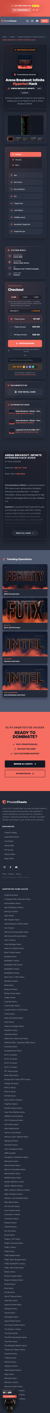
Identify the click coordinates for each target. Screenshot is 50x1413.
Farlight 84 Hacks (11, 1083)
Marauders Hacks (11, 1161)
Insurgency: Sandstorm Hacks (16, 1157)
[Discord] (37, 21)
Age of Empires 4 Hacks (13, 907)
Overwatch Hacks (11, 1219)
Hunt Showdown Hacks (13, 1149)
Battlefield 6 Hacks (11, 973)
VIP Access (8, 850)
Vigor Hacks (9, 1374)
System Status (23, 774)
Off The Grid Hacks (12, 1206)
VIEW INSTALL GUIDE (27, 392)
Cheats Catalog (10, 832)
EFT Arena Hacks (11, 1071)
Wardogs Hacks (10, 1378)
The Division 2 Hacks (12, 1329)
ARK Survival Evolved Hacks (15, 936)
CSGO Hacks (9, 1014)
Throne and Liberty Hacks (14, 1350)
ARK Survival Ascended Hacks (16, 932)
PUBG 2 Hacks (10, 1247)
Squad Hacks (9, 1313)
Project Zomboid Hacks (13, 1243)
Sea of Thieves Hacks (13, 1296)
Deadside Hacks (10, 1034)
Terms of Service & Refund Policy (25, 374)
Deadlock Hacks (10, 1030)
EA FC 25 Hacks (10, 1059)
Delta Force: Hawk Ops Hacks (16, 1038)
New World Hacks (11, 1202)
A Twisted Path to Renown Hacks (17, 899)
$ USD (13, 297)
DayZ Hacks (9, 1022)
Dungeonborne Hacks (13, 1051)
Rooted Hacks (10, 1284)
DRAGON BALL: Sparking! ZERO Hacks (19, 1042)
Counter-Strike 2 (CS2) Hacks (16, 1010)
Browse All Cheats (23, 764)
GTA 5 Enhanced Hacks (13, 1120)
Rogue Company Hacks (13, 1280)
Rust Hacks (8, 1288)
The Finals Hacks (11, 1333)
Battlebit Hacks (10, 957)
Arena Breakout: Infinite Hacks (31, 37)
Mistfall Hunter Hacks (12, 1178)
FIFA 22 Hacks (10, 1087)
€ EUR (25, 297)
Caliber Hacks (9, 997)
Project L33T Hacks (12, 1239)
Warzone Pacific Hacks (13, 1386)
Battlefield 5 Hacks (11, 969)
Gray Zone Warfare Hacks (14, 1112)
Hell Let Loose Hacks (12, 1132)
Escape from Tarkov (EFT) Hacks (17, 1079)
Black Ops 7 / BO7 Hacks (14, 977)
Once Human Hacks (12, 1210)
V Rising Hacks (10, 1358)
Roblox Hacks (9, 1272)
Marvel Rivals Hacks (12, 1165)
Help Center (9, 858)
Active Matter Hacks (12, 903)
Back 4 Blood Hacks (12, 952)
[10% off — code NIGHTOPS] (10, 1394)
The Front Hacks (10, 1341)
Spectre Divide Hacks (13, 1305)
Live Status (8, 841)
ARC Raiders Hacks (12, 920)
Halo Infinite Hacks (11, 1128)
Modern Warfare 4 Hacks (14, 1182)
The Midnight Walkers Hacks (15, 1345)
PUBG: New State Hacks (14, 1268)
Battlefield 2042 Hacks (13, 965)
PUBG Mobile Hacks (12, 1255)
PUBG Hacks (9, 1251)
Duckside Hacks (10, 1047)
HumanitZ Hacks (10, 1145)
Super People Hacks (12, 1321)
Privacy (18, 874)
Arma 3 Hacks (10, 940)
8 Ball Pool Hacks (11, 895)
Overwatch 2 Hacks (12, 1214)
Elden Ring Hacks (11, 1075)
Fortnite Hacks (10, 1096)
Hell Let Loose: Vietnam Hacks (16, 1137)
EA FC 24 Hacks (10, 1055)
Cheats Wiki (9, 846)
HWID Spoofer (10, 1153)
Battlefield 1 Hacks (11, 961)
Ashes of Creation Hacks (14, 948)
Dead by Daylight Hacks (14, 1026)
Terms (4, 874)
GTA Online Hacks (11, 1124)
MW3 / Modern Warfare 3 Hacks (17, 1190)
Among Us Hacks (11, 911)
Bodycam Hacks (10, 989)
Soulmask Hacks (10, 1300)
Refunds (11, 874)
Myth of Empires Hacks (13, 1194)
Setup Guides (9, 854)
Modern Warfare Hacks (13, 1186)
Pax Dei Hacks (10, 1231)
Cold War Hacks (10, 1002)
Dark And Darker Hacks (13, 1018)
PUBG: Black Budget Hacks (15, 1260)
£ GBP (36, 297)
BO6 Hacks (8, 985)
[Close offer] (17, 1389)
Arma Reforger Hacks (12, 944)
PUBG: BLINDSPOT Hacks (14, 1264)
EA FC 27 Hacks (10, 1067)
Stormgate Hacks (11, 1317)
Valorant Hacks (10, 1362)
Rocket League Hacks (13, 1276)
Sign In (44, 21)
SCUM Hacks (9, 1292)
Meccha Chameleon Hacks (14, 1169)
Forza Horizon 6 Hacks (13, 1100)
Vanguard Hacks (10, 1366)
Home (4, 37)
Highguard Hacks (11, 1141)
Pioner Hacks (9, 1235)
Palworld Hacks (10, 1227)
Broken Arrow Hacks (12, 993)
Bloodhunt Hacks (11, 981)
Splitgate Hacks (10, 1309)
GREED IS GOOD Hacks (13, 1116)
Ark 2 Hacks (9, 928)
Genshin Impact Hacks (13, 1108)
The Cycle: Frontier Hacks (14, 1325)
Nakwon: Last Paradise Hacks (16, 1198)
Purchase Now (26, 343)
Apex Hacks (9, 916)
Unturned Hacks (10, 1354)
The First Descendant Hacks (15, 1337)
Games (12, 37)
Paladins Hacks (10, 1223)
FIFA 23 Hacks (10, 1092)
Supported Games (11, 837)
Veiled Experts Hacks (12, 1370)
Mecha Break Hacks (12, 1173)
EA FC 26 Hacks (10, 1063)
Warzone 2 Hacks (11, 1382)
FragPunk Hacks (10, 1104)
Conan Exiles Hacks (12, 1006)
